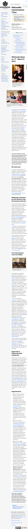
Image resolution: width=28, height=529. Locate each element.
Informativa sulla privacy (15, 520)
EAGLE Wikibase (15, 321)
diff (14, 19)
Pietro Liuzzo (19, 317)
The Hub (18, 476)
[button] (19, 6)
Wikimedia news (16, 14)
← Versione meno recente (20, 19)
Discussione (21, 17)
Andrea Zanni (14, 109)
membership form (21, 381)
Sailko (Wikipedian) (20, 216)
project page (17, 249)
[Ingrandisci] (25, 103)
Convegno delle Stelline (21, 444)
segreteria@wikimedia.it (17, 193)
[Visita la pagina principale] (5, 5)
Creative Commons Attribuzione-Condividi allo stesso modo (18, 517)
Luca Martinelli (15, 319)
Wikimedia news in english (18, 506)
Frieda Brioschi (23, 111)
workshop (14, 300)
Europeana (15, 285)
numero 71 (21, 14)
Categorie (14, 505)
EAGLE (13, 277)
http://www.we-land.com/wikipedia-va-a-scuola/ (18, 425)
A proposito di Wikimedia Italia (16, 522)
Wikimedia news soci (17, 508)
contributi (15, 18)
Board (23, 127)
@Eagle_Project (15, 333)
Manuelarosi (14, 218)
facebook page (15, 336)
